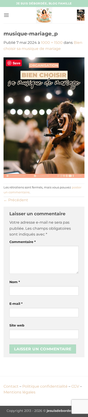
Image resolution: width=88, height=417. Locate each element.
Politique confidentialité (45, 386)
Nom (14, 282)
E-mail (16, 304)
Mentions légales (19, 392)
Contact (11, 386)
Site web (16, 325)
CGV (75, 386)
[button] (6, 15)
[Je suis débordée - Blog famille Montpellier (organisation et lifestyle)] (44, 15)
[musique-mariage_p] (44, 117)
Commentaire (22, 242)
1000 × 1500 (52, 42)
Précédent (16, 200)
